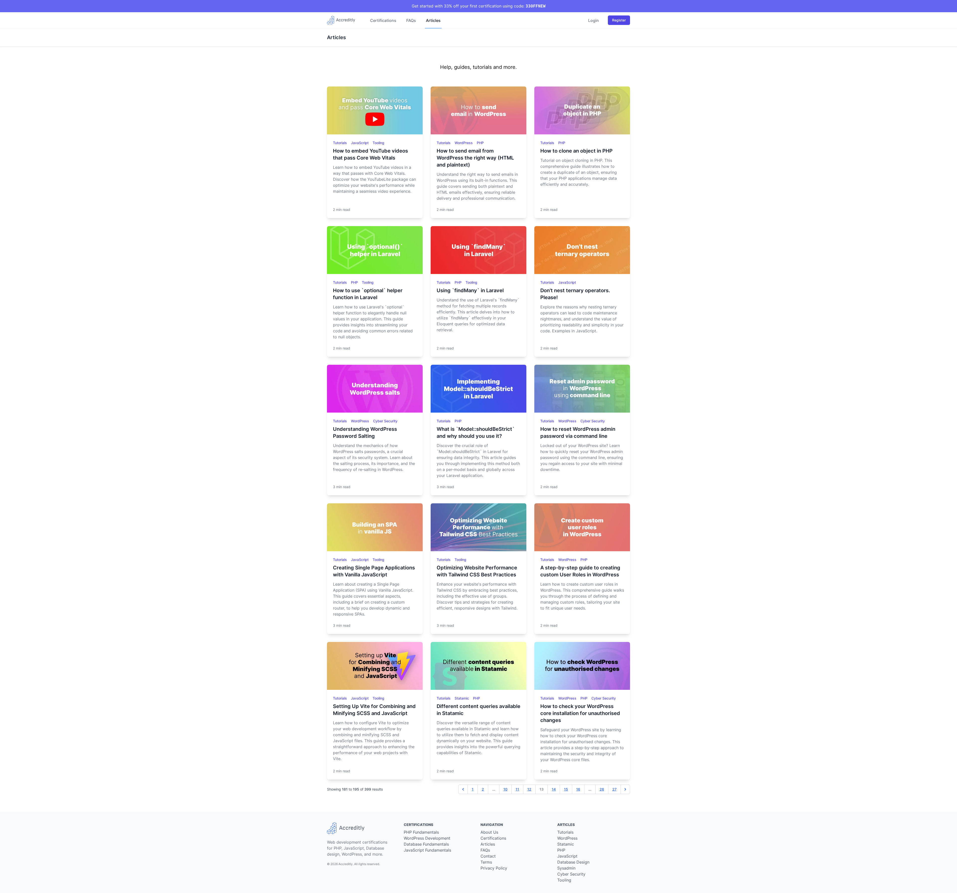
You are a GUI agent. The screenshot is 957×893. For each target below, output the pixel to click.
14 (554, 789)
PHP (480, 143)
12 (529, 789)
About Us (489, 832)
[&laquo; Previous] (463, 789)
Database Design (573, 862)
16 (578, 789)
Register (619, 20)
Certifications (383, 20)
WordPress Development (427, 838)
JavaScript (360, 143)
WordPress (464, 143)
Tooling (378, 143)
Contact (488, 856)
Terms (486, 862)
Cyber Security (385, 421)
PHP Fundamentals (421, 832)
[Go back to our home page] (343, 20)
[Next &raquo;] (625, 789)
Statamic (462, 698)
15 (566, 789)
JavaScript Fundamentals (427, 850)
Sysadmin (566, 868)
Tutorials (340, 143)
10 (505, 789)
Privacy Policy (493, 868)
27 (614, 789)
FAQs (411, 20)
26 (602, 789)
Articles (433, 20)
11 (517, 789)
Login (593, 20)
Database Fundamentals (426, 844)
